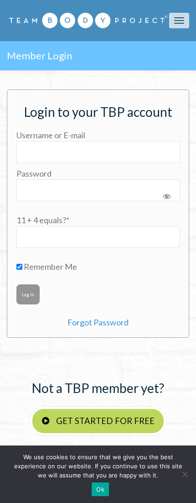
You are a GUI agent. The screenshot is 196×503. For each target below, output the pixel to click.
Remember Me (49, 267)
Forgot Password (98, 322)
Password (34, 173)
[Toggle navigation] (179, 20)
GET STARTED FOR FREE (104, 421)
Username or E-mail (50, 135)
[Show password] (165, 194)
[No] (184, 474)
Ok (100, 489)
